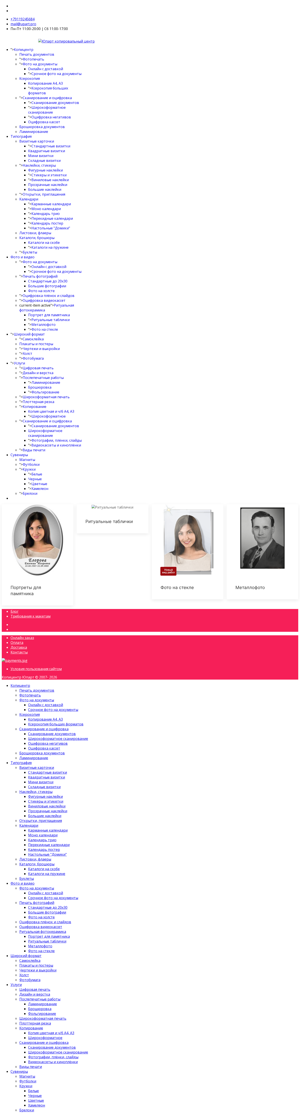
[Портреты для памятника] (37, 554)
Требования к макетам (31, 616)
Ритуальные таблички (50, 319)
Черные (35, 479)
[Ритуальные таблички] (112, 518)
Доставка (19, 647)
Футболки (31, 464)
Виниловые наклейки (50, 179)
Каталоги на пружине (50, 247)
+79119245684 (22, 19)
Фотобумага (33, 358)
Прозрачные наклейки (47, 184)
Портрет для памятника (49, 314)
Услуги (19, 363)
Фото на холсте (41, 290)
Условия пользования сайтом (36, 668)
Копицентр (23, 49)
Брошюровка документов (42, 126)
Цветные (39, 483)
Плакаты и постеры (36, 343)
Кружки (29, 469)
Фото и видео (22, 257)
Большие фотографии (47, 286)
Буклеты (30, 252)
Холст (27, 353)
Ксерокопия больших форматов (55, 724)
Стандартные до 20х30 (47, 281)
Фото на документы (40, 64)
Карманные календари (51, 204)
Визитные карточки (36, 141)
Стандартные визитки (50, 146)
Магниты (27, 459)
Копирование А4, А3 (45, 83)
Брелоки (30, 493)
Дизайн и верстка (38, 372)
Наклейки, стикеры (39, 165)
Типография (21, 136)
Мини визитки (40, 155)
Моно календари (46, 208)
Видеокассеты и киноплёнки (56, 445)
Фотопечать (33, 59)
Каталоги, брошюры (36, 237)
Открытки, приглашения (44, 194)
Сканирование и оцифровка (47, 97)
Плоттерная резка (38, 401)
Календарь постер (47, 223)
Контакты (19, 652)
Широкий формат (29, 334)
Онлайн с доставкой (45, 68)
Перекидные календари (52, 218)
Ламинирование (33, 131)
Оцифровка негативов (51, 117)
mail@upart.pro (23, 23)
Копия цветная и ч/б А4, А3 (51, 411)
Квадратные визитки (46, 150)
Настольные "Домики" (50, 228)
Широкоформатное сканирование (47, 110)
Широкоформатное (48, 416)
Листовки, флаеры (35, 232)
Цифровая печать (38, 368)
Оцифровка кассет (44, 122)
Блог (14, 611)
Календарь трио (45, 213)
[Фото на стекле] (187, 551)
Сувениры (19, 454)
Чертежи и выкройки (41, 348)
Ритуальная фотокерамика (42, 931)
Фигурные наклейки (45, 170)
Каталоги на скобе (44, 242)
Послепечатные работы (43, 377)
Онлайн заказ (22, 637)
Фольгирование (45, 392)
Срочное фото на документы (56, 73)
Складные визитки (44, 160)
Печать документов (36, 54)
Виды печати (34, 450)
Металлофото (43, 324)
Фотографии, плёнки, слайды (56, 440)
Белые (36, 474)
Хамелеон (39, 488)
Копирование (34, 406)
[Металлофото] (262, 551)
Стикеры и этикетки (49, 175)
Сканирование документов (55, 102)
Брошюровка (39, 387)
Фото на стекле (44, 329)
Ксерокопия (29, 78)
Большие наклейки (44, 189)
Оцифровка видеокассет (44, 300)
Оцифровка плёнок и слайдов (48, 295)
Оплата (17, 642)
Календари (28, 199)
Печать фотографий (40, 276)
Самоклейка (33, 339)
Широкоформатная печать (46, 397)
